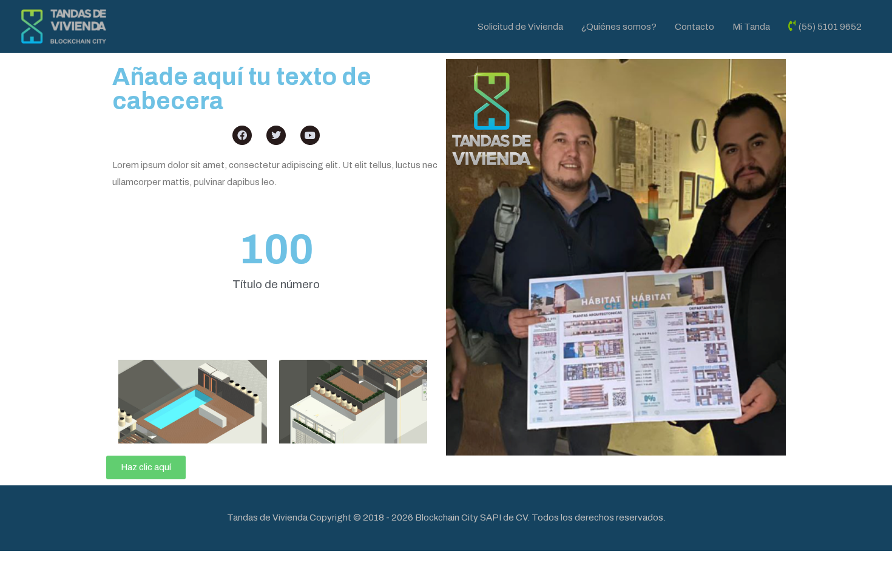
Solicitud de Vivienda (520, 27)
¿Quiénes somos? (619, 27)
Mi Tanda (751, 27)
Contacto (694, 27)
